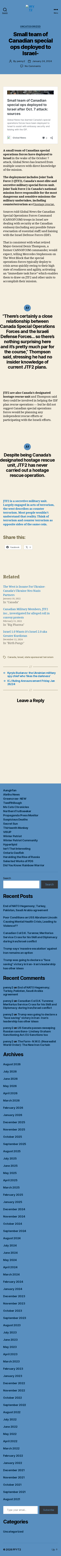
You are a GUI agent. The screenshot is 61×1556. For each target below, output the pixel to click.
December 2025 (14, 1122)
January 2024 (12, 1289)
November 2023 (14, 1303)
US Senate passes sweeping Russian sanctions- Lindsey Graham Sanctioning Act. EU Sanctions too (29, 1031)
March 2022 (11, 1448)
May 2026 (10, 1086)
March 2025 (11, 1187)
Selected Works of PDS (18, 861)
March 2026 (11, 1100)
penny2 (21, 61)
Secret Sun (10, 823)
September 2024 (14, 1231)
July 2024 (10, 1245)
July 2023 (10, 1332)
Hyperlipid (10, 844)
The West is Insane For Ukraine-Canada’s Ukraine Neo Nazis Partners (24, 591)
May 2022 (10, 1434)
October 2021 (12, 1484)
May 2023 (10, 1347)
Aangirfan (9, 790)
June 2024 (10, 1252)
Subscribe (48, 1509)
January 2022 (12, 1463)
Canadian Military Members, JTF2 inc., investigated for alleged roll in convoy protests (26, 613)
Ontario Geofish (13, 852)
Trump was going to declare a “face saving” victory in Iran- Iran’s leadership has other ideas (29, 964)
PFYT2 (17, 1549)
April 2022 (10, 1441)
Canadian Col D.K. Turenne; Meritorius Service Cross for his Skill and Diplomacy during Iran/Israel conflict (30, 937)
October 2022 (12, 1397)
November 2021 (14, 1477)
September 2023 (14, 1318)
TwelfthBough (12, 802)
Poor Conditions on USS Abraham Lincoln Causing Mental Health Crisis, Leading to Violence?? (30, 921)
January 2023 (12, 1376)
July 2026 (10, 1071)
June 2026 (10, 1078)
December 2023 (14, 1296)
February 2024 (13, 1281)
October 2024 (12, 1223)
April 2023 (10, 1354)
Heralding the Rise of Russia (21, 857)
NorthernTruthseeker (17, 811)
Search (7, 878)
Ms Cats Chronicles (16, 807)
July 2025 (10, 1158)
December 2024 (14, 1209)
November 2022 (14, 1390)
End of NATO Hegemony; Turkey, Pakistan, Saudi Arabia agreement (26, 991)
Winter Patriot (12, 836)
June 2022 (10, 1426)
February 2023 (13, 1368)
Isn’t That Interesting (16, 848)
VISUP (7, 832)
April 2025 (10, 1180)
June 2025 (10, 1165)
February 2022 (13, 1455)
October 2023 (12, 1310)
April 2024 (10, 1267)
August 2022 (11, 1412)
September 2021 (14, 1492)
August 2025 (12, 1151)
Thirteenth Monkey (15, 827)
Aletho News (11, 794)
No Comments (33, 66)
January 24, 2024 (42, 61)
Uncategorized (30, 26)
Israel (20, 657)
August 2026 (12, 1064)
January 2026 (12, 1115)
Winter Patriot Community (20, 840)
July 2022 (10, 1419)
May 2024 (10, 1260)
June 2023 (10, 1339)
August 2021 (11, 1499)
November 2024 (14, 1216)
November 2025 (14, 1129)
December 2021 (14, 1470)
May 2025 (10, 1173)
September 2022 (14, 1405)
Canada (12, 657)
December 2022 (14, 1383)
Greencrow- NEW (14, 798)
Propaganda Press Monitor (20, 815)
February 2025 (13, 1194)
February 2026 (13, 1107)
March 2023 (11, 1361)
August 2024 (12, 1238)
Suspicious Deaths (15, 819)
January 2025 (12, 1202)
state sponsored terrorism (39, 657)
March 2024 (11, 1274)
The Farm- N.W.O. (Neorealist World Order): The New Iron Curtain (29, 1043)
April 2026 (10, 1093)
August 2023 (12, 1325)
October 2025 (12, 1136)
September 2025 (14, 1144)
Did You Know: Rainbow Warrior (23, 865)
